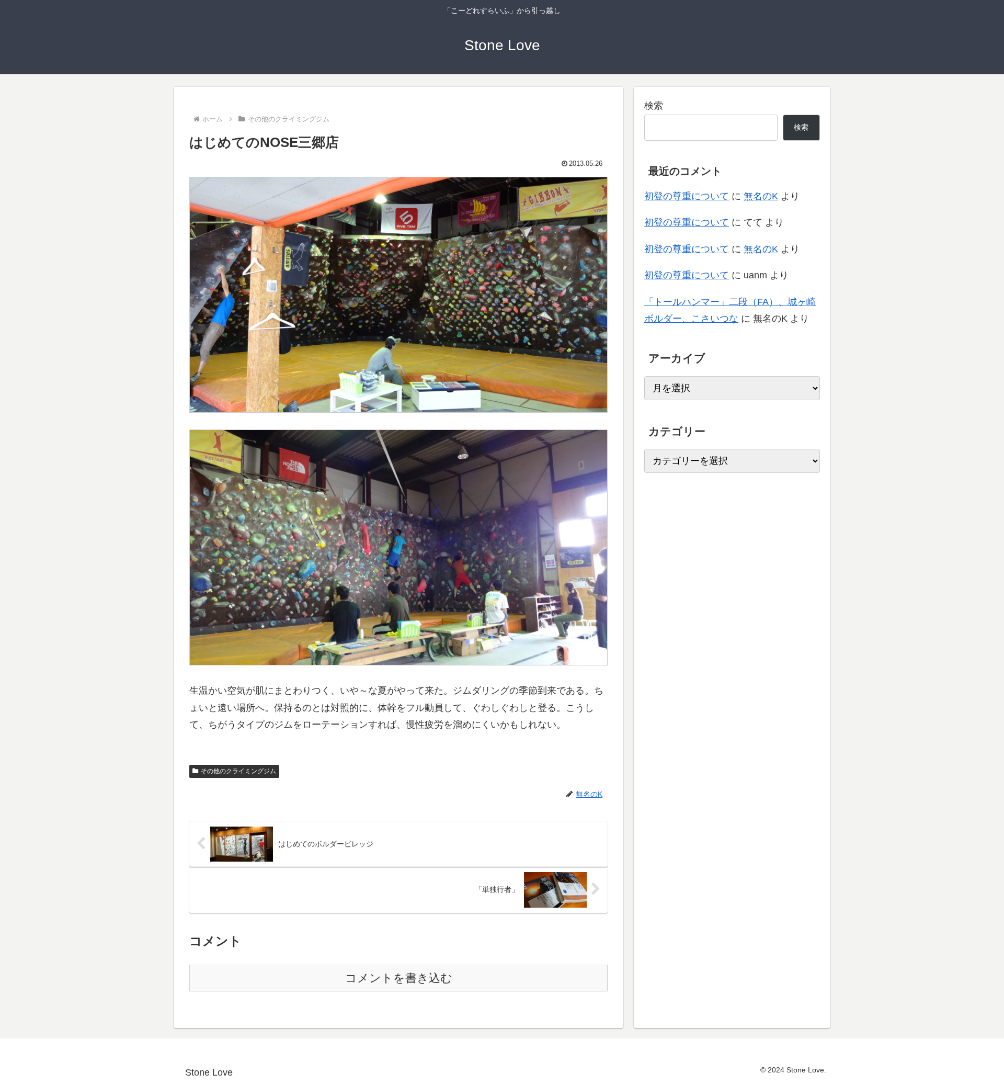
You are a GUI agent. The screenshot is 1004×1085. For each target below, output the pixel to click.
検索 (653, 105)
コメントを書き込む (398, 978)
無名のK (761, 196)
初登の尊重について (686, 196)
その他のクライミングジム (238, 771)
